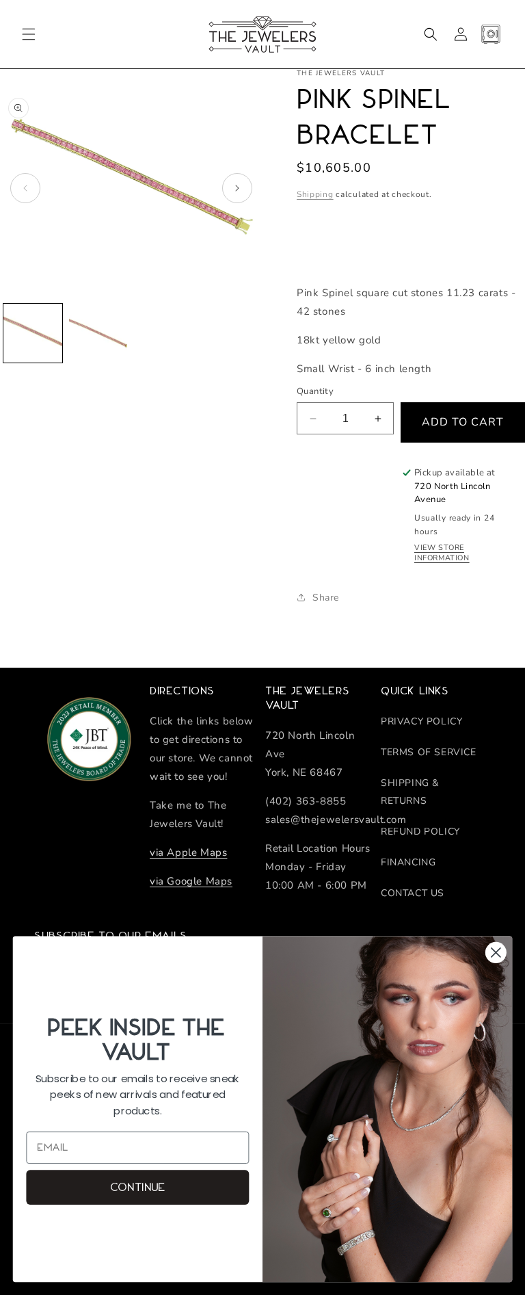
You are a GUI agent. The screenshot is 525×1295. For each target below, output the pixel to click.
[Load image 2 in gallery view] (98, 333)
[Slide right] (237, 188)
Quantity (315, 391)
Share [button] (325, 597)
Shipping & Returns (410, 791)
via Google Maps (191, 881)
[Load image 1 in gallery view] (32, 333)
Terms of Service (428, 752)
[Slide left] (25, 188)
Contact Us (412, 893)
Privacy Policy (421, 721)
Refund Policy (420, 831)
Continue (137, 1187)
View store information (442, 552)
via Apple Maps (188, 852)
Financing (408, 862)
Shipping (315, 194)
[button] (29, 34)
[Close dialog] (496, 952)
